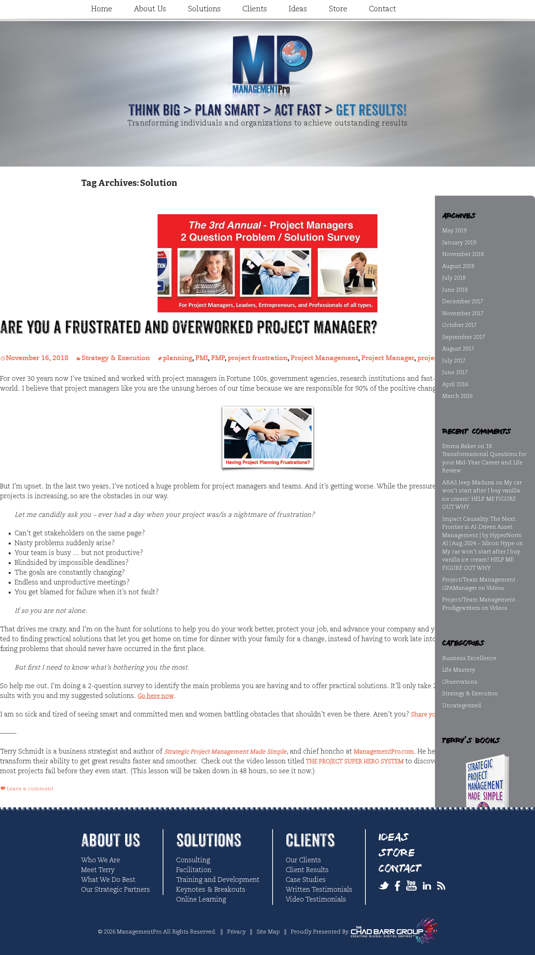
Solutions (204, 9)
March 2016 (457, 396)
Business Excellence (469, 658)
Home (101, 9)
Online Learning (201, 899)
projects (430, 358)
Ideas (298, 9)
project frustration (258, 358)
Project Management (324, 358)
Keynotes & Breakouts (210, 890)
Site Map (268, 932)
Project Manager (387, 358)
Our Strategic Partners (115, 890)
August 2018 (458, 266)
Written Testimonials (319, 890)
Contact (382, 9)
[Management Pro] (267, 85)
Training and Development (217, 880)
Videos (495, 588)
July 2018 (453, 278)
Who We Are (100, 860)
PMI (201, 358)
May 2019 (454, 230)
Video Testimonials (316, 899)
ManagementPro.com (384, 752)
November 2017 (463, 313)
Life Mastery (458, 670)
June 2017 (455, 372)
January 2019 (459, 242)
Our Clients (303, 860)
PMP (218, 358)
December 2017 (462, 301)
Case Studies (306, 880)
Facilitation (193, 870)
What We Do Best (108, 880)
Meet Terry (98, 870)
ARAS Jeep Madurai (468, 483)
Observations (459, 682)
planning (177, 358)
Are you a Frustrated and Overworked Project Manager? (188, 327)
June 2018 (455, 290)
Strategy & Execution (116, 358)
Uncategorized (461, 705)
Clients (254, 9)
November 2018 (463, 254)
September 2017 (463, 337)
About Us (150, 9)
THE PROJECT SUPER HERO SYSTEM (355, 762)
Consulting (193, 860)
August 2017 (458, 349)
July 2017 (453, 361)
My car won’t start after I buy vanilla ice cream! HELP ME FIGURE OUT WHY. (481, 560)
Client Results (307, 870)
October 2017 (459, 325)
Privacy (236, 932)
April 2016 (455, 384)
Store (338, 9)
